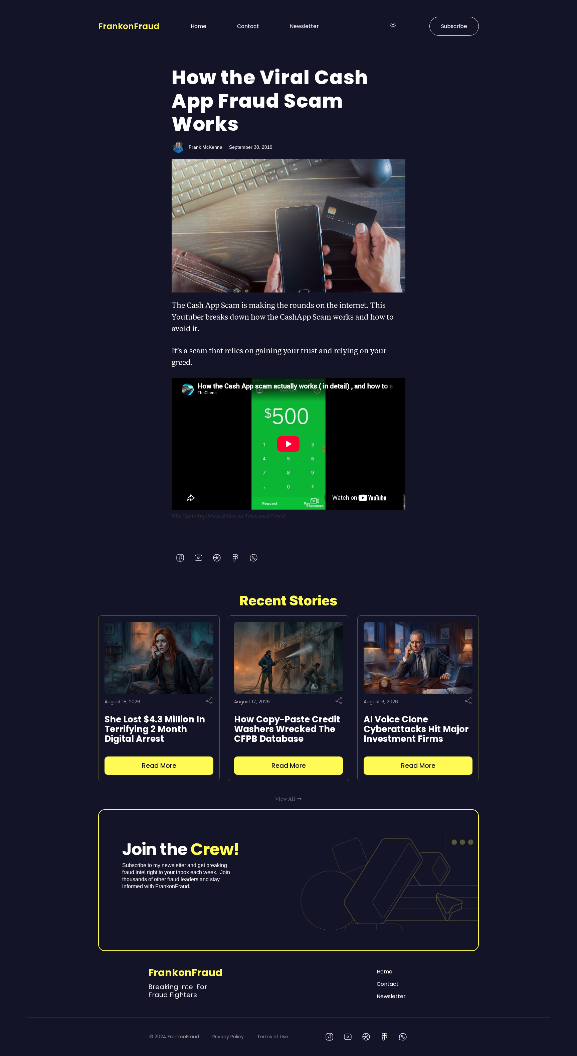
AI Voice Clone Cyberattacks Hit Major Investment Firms (416, 729)
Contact (248, 26)
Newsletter (304, 26)
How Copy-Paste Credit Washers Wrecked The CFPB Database (287, 729)
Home (198, 26)
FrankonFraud (128, 26)
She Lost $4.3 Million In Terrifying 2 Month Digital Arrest (155, 729)
